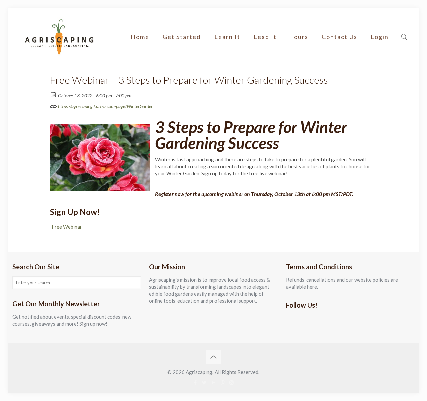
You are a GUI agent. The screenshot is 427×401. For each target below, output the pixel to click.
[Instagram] (231, 382)
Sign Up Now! (75, 212)
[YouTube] (213, 382)
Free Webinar (67, 227)
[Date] (53, 94)
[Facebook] (195, 382)
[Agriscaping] (59, 36)
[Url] (53, 105)
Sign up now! (93, 324)
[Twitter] (204, 382)
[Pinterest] (222, 382)
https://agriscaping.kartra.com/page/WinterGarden (105, 106)
